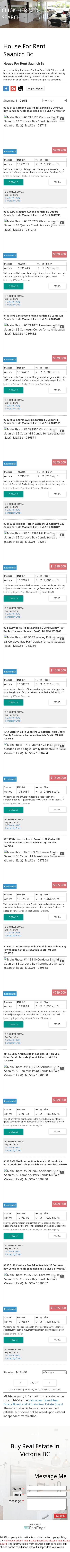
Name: (17, 1488)
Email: (17, 1495)
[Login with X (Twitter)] (20, 90)
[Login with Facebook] (6, 90)
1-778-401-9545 (12, 197)
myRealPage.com (35, 1528)
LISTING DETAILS (13, 182)
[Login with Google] (13, 90)
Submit (60, 1515)
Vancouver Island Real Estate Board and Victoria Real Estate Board (33, 1402)
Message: (15, 1501)
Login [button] (36, 88)
